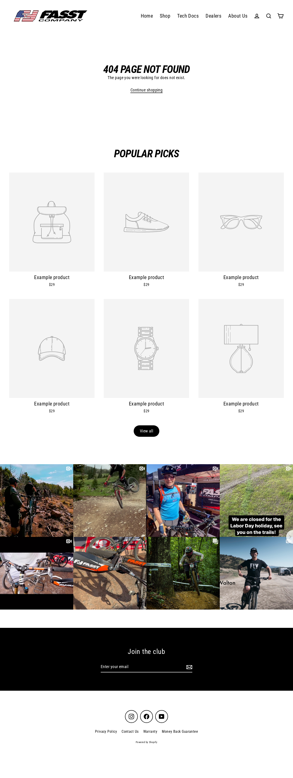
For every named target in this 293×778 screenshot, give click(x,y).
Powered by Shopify (146, 742)
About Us (237, 16)
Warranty (150, 731)
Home (147, 16)
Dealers (213, 16)
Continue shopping (146, 90)
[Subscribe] (188, 667)
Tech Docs (188, 16)
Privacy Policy (106, 731)
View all (146, 431)
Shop (165, 16)
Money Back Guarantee (180, 731)
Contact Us (130, 731)
